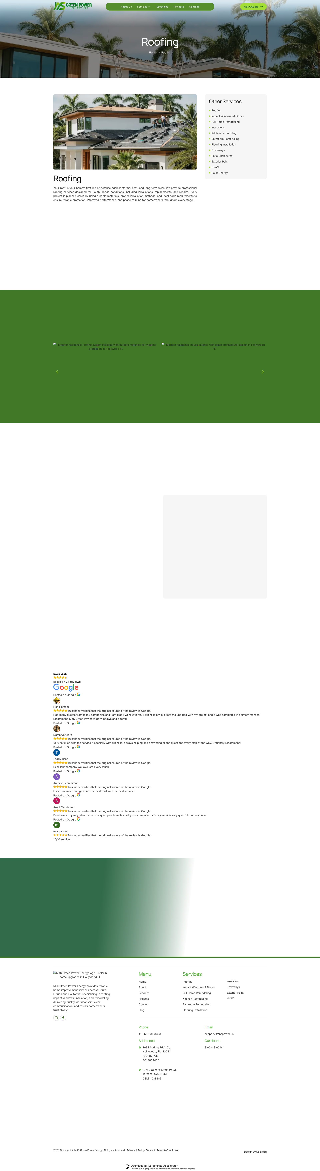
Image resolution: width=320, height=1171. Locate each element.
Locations (162, 6)
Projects (179, 6)
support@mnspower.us (219, 1034)
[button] (57, 372)
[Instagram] (56, 1018)
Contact (194, 6)
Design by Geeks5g (255, 1151)
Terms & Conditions (167, 1150)
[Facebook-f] (63, 1018)
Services (142, 6)
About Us (126, 6)
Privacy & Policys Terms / (142, 1150)
